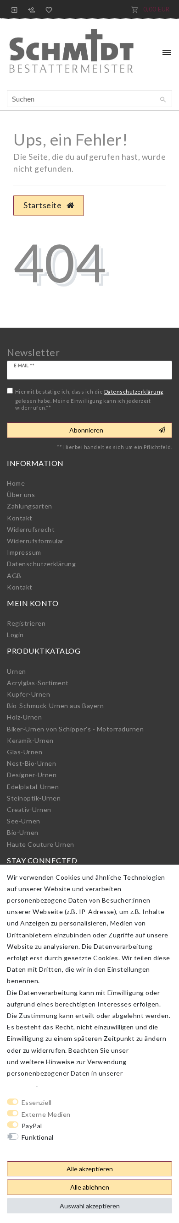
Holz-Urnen (24, 717)
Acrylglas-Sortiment (38, 683)
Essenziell (37, 1102)
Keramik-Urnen (30, 740)
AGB (14, 575)
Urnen (16, 671)
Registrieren (26, 623)
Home (16, 483)
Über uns (21, 494)
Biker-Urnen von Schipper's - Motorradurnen (75, 729)
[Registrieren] (31, 9)
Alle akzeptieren (90, 1169)
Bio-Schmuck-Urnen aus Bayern (55, 705)
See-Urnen (23, 821)
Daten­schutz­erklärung (41, 564)
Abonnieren (86, 430)
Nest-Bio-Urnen (31, 763)
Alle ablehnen (89, 1187)
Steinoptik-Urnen (34, 798)
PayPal (32, 1126)
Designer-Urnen (31, 775)
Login (15, 635)
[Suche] (163, 100)
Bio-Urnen (23, 832)
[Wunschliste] (47, 9)
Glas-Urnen (24, 752)
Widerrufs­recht (31, 529)
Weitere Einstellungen (42, 1149)
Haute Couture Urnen (40, 844)
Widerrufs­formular (35, 541)
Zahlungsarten (29, 506)
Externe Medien (46, 1114)
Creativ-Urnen (29, 809)
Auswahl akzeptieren (90, 1206)
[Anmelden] (14, 9)
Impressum (24, 552)
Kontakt (20, 518)
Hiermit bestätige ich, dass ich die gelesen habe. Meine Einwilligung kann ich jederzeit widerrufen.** (89, 400)
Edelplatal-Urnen (33, 786)
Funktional (38, 1137)
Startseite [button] (43, 205)
